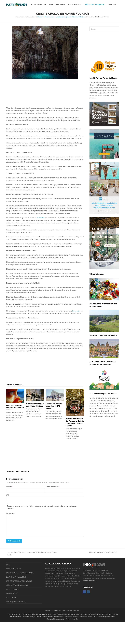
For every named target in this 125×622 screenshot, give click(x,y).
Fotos (90, 616)
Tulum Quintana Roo (13, 614)
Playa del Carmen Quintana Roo (94, 614)
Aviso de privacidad (72, 619)
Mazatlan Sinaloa (47, 616)
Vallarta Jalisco (47, 614)
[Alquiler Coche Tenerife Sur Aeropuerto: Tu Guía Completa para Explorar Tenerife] (75, 402)
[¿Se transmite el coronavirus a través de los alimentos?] (104, 289)
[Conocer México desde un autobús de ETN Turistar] (55, 395)
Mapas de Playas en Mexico (56, 619)
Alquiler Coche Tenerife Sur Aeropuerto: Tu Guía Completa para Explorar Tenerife (75, 422)
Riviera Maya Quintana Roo (63, 616)
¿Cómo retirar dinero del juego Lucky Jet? (102, 552)
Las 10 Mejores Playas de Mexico (103, 78)
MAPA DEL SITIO (12, 597)
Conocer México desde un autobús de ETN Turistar (54, 405)
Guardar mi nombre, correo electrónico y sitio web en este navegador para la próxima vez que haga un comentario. (42, 507)
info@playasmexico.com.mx (16, 601)
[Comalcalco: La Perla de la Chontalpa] (104, 321)
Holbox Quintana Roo (80, 616)
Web (7, 495)
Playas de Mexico (43, 17)
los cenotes (40, 217)
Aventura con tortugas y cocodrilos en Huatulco (35, 404)
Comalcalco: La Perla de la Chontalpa (103, 335)
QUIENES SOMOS (12, 589)
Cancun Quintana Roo (60, 614)
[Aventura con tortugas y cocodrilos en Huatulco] (35, 395)
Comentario (10, 513)
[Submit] (116, 29)
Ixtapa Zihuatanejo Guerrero (32, 616)
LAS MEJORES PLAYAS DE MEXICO (19, 581)
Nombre (9, 486)
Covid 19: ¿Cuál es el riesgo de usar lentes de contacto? (15, 407)
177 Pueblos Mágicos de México (103, 393)
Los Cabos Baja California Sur (31, 614)
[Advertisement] (45, 94)
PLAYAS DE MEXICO (13, 568)
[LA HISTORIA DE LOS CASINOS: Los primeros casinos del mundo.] (104, 348)
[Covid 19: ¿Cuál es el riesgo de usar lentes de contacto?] (15, 396)
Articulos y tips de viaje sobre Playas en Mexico (67, 17)
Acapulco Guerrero (112, 614)
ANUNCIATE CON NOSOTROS (17, 585)
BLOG (8, 564)
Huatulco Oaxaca (15, 616)
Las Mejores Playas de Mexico (16, 577)
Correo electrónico (52, 486)
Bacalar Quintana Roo (75, 614)
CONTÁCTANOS (11, 593)
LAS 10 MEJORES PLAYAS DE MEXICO (20, 573)
